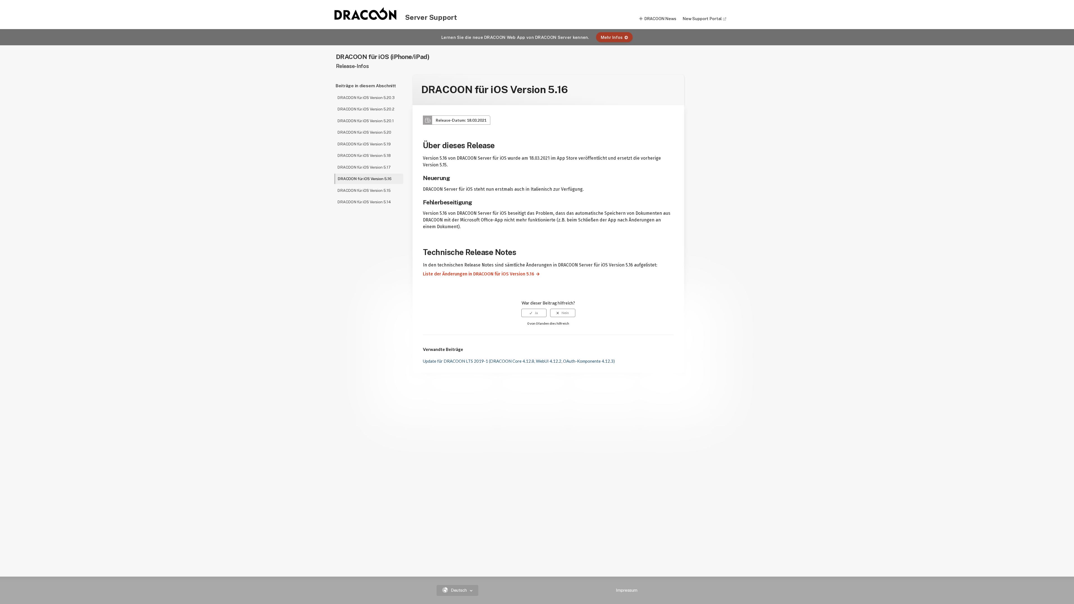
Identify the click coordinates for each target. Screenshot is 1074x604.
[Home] (365, 18)
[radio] (534, 313)
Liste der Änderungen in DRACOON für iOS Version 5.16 (476, 274)
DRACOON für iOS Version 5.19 (364, 144)
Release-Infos (352, 66)
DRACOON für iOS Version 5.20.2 (365, 109)
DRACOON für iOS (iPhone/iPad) (383, 56)
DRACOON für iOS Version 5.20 (364, 132)
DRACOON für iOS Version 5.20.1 (365, 121)
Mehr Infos (612, 37)
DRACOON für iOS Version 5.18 (364, 155)
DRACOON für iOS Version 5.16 (365, 178)
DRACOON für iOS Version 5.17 (364, 167)
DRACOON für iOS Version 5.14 (364, 202)
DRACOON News (660, 18)
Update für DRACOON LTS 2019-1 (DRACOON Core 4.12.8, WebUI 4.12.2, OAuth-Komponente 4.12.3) (519, 361)
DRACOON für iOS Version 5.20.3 (366, 97)
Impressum (626, 590)
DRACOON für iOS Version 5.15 (364, 190)
